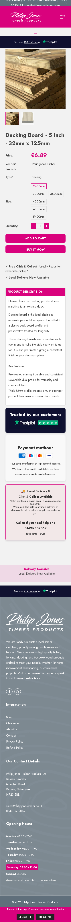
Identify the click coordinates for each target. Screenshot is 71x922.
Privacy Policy (14, 741)
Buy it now (35, 250)
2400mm (39, 186)
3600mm (56, 194)
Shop (9, 717)
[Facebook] (9, 691)
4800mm (39, 209)
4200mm (39, 201)
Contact (11, 735)
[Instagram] (17, 691)
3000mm (38, 194)
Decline (45, 917)
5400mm (38, 217)
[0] (61, 17)
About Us (11, 729)
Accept (25, 917)
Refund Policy (14, 748)
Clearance (12, 723)
